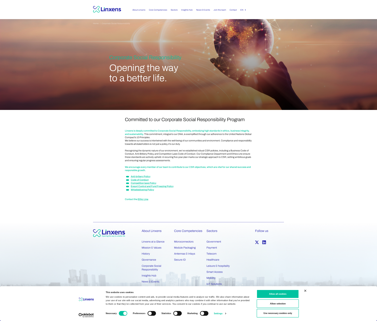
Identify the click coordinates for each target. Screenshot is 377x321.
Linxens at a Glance (153, 241)
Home (96, 23)
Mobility (210, 277)
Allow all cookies (277, 294)
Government (213, 241)
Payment (211, 247)
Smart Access (214, 271)
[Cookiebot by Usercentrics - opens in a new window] (86, 315)
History (146, 253)
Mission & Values (151, 247)
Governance (149, 259)
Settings (218, 313)
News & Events (150, 281)
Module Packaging (185, 247)
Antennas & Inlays (184, 253)
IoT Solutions (214, 283)
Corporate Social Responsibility (116, 23)
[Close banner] (305, 291)
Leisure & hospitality (218, 265)
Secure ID (180, 259)
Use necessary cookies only (277, 313)
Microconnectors (184, 241)
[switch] (152, 313)
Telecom (211, 253)
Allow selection (278, 303)
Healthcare (212, 259)
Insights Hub (149, 275)
